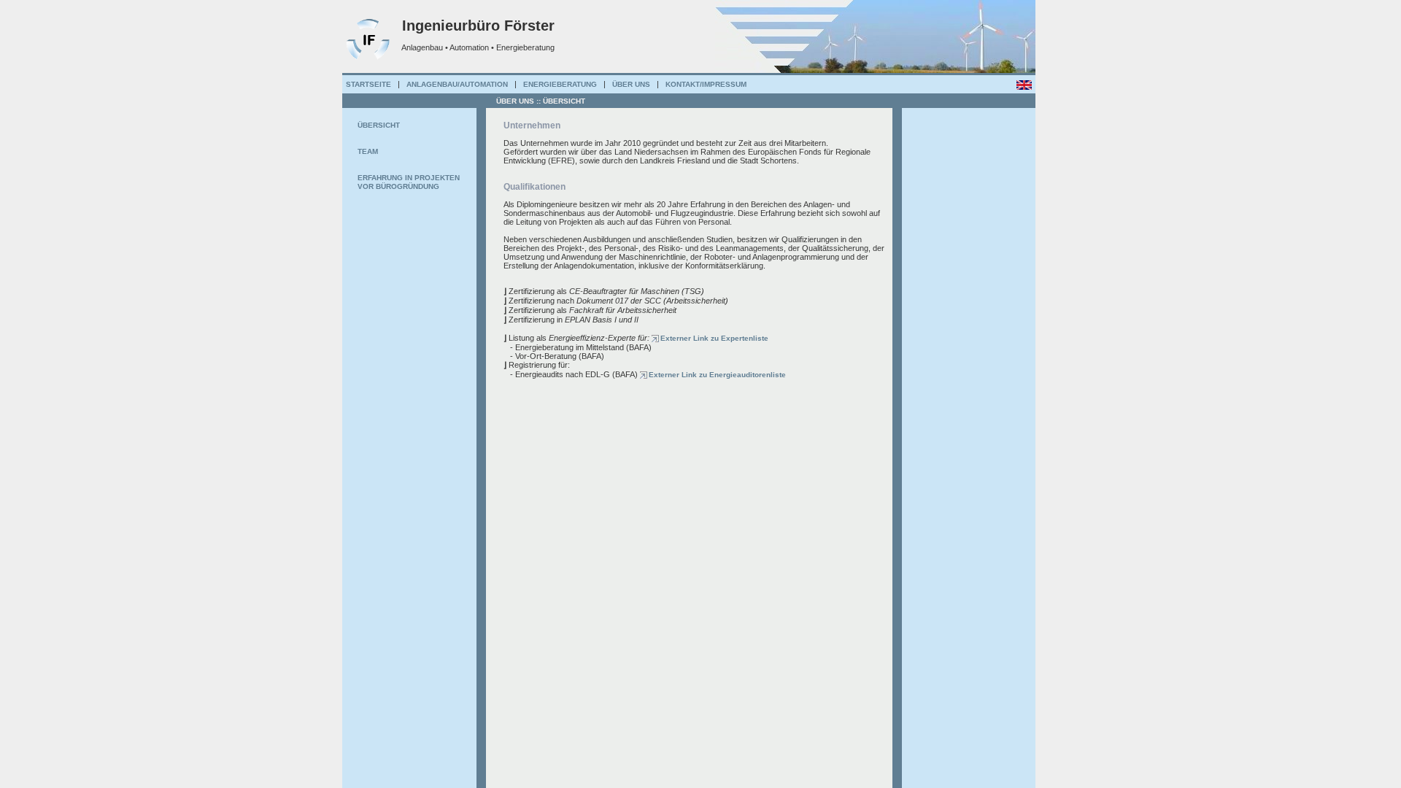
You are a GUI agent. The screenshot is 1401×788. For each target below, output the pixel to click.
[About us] (1024, 84)
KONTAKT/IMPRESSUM (705, 84)
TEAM (368, 151)
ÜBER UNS (631, 84)
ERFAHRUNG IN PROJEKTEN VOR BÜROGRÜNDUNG (409, 182)
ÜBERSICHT (379, 125)
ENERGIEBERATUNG (560, 84)
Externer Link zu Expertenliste (714, 338)
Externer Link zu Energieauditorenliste (717, 375)
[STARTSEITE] (368, 59)
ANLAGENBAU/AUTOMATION (457, 84)
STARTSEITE (368, 84)
